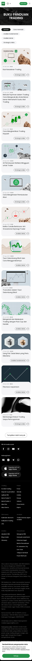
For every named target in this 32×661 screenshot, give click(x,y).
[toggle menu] (29, 4)
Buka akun (23, 3)
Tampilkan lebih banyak (16, 435)
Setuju (16, 656)
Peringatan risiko (6, 627)
